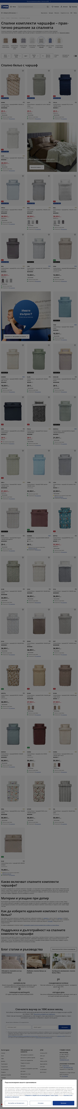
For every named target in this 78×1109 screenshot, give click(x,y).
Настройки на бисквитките (16, 1103)
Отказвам (40, 1103)
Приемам (63, 1103)
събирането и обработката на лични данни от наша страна (41, 1095)
